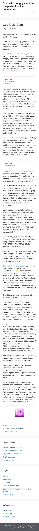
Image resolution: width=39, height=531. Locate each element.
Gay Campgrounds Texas (12, 451)
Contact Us (7, 482)
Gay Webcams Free (10, 89)
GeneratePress (30, 528)
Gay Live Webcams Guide (12, 447)
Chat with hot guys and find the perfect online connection (19, 6)
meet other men (9, 517)
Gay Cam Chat (10, 426)
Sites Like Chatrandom (14, 428)
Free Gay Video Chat (11, 486)
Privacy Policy (8, 495)
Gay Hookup (7, 514)
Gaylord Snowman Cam (12, 454)
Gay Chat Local (11, 431)
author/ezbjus (8, 479)
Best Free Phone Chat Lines (13, 266)
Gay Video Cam (9, 457)
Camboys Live (8, 460)
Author (5, 476)
